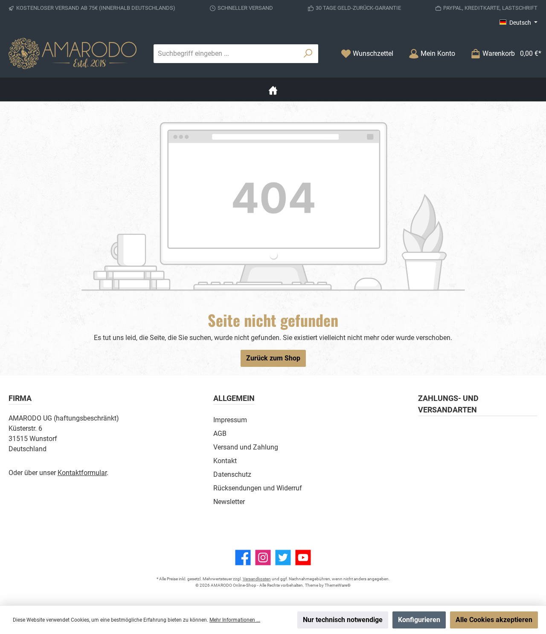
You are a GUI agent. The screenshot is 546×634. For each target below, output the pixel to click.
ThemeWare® (338, 585)
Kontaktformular (82, 473)
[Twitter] (283, 557)
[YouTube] (303, 557)
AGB (220, 433)
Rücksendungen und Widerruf (257, 488)
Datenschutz (232, 474)
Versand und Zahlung (245, 447)
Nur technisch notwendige (343, 620)
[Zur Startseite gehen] (72, 53)
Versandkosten (257, 578)
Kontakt (225, 461)
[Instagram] (263, 557)
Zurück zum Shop (273, 358)
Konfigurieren (419, 620)
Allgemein (234, 398)
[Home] (273, 89)
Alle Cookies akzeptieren (494, 620)
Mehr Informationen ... (234, 620)
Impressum (230, 420)
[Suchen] (308, 53)
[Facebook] (243, 557)
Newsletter (229, 502)
